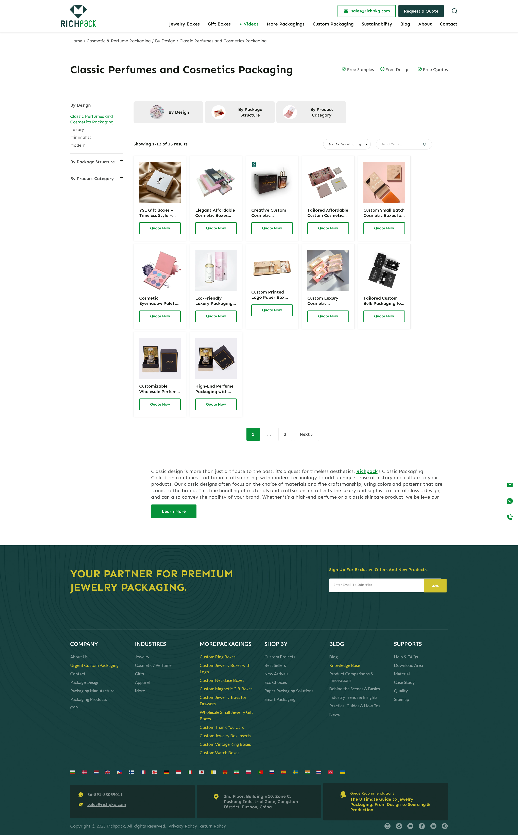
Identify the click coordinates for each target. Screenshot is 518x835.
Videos (251, 24)
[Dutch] (96, 772)
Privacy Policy (182, 826)
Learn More (174, 511)
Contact (448, 24)
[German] (166, 772)
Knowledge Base (344, 665)
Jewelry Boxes (184, 24)
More (140, 690)
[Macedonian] (225, 772)
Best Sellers (275, 665)
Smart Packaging (279, 699)
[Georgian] (155, 772)
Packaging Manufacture (92, 690)
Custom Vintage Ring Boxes (225, 744)
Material (402, 673)
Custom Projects (279, 656)
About (425, 24)
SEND (435, 585)
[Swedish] (295, 772)
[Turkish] (330, 772)
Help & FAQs (406, 656)
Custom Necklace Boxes (222, 680)
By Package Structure (92, 161)
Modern (78, 145)
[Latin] (213, 772)
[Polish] (248, 772)
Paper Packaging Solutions (288, 690)
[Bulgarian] (72, 772)
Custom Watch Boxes (219, 752)
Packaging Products (88, 699)
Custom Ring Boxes (218, 656)
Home (76, 40)
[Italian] (190, 772)
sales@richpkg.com (106, 804)
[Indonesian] (178, 772)
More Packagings (286, 24)
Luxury (77, 129)
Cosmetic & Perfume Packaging (119, 40)
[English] (108, 772)
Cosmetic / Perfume (153, 665)
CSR (74, 707)
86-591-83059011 (105, 794)
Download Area (408, 665)
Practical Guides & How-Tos (354, 705)
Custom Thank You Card (222, 727)
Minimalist (80, 137)
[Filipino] (119, 772)
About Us (79, 656)
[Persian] (237, 772)
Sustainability (377, 24)
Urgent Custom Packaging (94, 665)
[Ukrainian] (342, 772)
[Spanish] (284, 772)
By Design (165, 40)
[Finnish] (131, 772)
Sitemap (401, 699)
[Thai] (319, 772)
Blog (405, 24)
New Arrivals (276, 673)
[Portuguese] (260, 772)
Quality (401, 690)
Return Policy (212, 826)
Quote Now (160, 228)
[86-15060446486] (510, 501)
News (334, 714)
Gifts (139, 673)
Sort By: (334, 144)
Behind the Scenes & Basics (354, 688)
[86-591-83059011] (510, 517)
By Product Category (92, 178)
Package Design (85, 682)
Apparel (142, 682)
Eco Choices (275, 682)
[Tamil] (307, 772)
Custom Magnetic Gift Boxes (226, 688)
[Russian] (272, 772)
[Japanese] (202, 772)
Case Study (404, 682)
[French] (143, 772)
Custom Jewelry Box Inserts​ (225, 735)
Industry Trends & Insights (353, 697)
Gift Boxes (219, 24)
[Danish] (84, 772)
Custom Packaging (333, 24)
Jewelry (142, 656)
